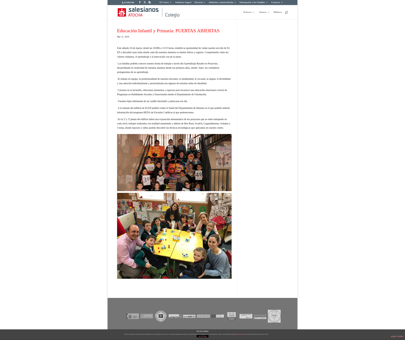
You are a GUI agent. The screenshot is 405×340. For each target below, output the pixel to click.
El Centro (164, 2)
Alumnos (262, 12)
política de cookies (241, 334)
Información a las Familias (252, 2)
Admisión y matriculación (221, 2)
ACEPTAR (202, 336)
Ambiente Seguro (183, 2)
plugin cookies (397, 336)
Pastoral (198, 2)
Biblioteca (278, 12)
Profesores (247, 12)
